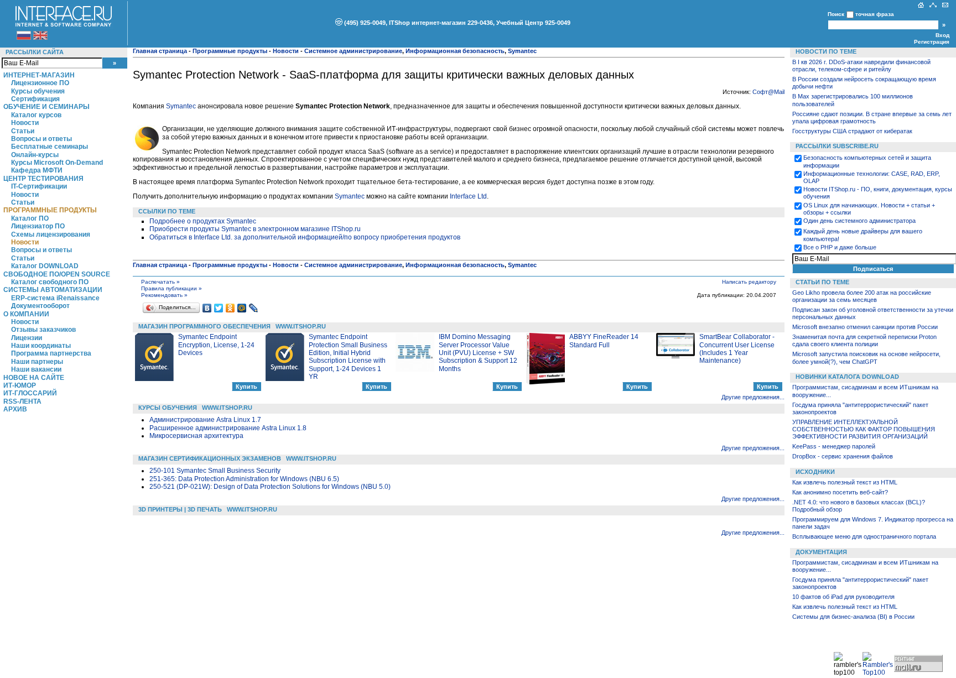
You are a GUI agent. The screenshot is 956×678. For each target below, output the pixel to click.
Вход (942, 35)
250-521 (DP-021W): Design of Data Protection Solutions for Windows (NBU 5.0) (270, 487)
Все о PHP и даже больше (839, 247)
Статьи (22, 131)
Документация (821, 552)
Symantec (181, 106)
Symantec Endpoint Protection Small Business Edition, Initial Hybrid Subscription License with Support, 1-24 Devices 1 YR (348, 356)
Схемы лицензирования (50, 234)
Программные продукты (50, 210)
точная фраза (874, 14)
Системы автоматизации (52, 290)
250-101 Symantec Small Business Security (214, 470)
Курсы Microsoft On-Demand (57, 162)
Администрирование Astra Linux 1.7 (205, 420)
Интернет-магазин (39, 75)
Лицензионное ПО (40, 83)
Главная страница (160, 51)
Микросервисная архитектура (196, 436)
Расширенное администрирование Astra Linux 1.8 (227, 428)
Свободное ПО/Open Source (56, 274)
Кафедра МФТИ (37, 170)
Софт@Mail (768, 91)
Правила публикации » (171, 288)
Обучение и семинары (46, 107)
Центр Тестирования (43, 178)
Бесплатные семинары (49, 146)
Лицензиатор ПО (38, 226)
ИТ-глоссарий (30, 393)
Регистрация (931, 42)
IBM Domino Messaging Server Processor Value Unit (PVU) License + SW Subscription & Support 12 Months (478, 353)
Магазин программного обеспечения (204, 326)
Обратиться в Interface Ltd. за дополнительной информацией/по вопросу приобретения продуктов (304, 237)
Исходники (815, 471)
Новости (25, 123)
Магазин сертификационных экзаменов (209, 458)
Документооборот (40, 306)
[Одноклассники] (230, 308)
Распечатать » (160, 282)
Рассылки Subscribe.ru (837, 146)
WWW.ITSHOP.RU (301, 326)
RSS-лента (22, 401)
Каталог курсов (36, 115)
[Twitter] (219, 308)
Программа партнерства (51, 353)
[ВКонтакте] (207, 308)
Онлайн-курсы (35, 155)
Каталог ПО (30, 218)
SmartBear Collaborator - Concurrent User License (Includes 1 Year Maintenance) (737, 348)
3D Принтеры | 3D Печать (180, 509)
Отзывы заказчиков (43, 329)
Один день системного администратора (859, 220)
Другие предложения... (752, 397)
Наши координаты (41, 346)
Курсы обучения (38, 91)
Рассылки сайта (35, 52)
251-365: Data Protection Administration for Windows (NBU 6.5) (244, 479)
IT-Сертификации (39, 186)
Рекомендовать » (164, 295)
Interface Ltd (468, 196)
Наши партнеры (37, 362)
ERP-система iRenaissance (55, 298)
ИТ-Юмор (19, 385)
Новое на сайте (33, 378)
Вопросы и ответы (41, 139)
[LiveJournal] (253, 308)
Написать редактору (749, 282)
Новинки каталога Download (847, 376)
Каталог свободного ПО (50, 282)
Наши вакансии (36, 369)
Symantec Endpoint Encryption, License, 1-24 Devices (216, 345)
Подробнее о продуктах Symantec (202, 221)
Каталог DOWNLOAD (45, 266)
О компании (26, 314)
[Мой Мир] (242, 308)
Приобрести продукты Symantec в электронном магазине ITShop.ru (255, 229)
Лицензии (26, 338)
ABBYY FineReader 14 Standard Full (603, 340)
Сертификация (35, 99)
